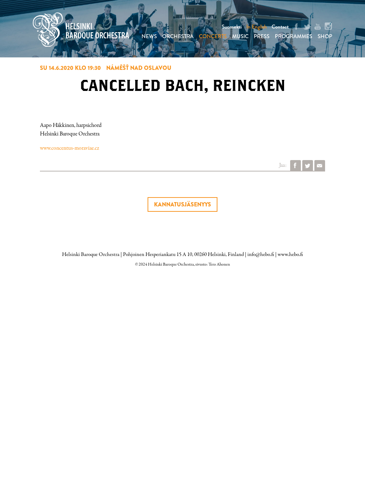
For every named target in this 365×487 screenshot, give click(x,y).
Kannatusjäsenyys (182, 204)
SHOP (325, 36)
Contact (280, 27)
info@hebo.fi (260, 254)
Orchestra (178, 36)
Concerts (213, 36)
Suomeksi (232, 27)
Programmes (293, 36)
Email (319, 165)
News (149, 36)
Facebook (295, 165)
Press (261, 36)
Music (240, 36)
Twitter (307, 165)
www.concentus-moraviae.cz (69, 148)
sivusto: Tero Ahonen (212, 264)
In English (256, 27)
